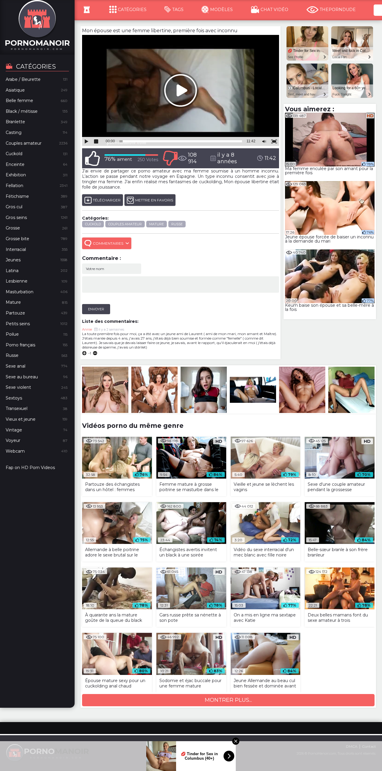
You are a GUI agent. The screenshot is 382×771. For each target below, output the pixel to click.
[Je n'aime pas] (170, 158)
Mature (156, 224)
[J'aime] (92, 158)
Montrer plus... (228, 700)
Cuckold (93, 224)
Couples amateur (125, 224)
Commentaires (108, 243)
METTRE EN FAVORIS (154, 200)
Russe (177, 224)
